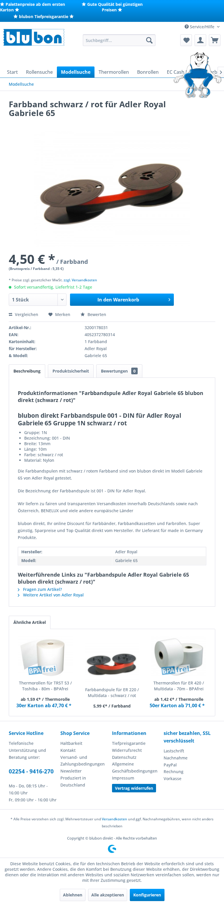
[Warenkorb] (214, 40)
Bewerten (96, 314)
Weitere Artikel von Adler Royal (53, 595)
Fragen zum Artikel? (42, 589)
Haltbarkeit (71, 743)
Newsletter (71, 771)
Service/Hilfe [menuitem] (202, 26)
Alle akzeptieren (107, 895)
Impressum (123, 778)
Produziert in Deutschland (73, 781)
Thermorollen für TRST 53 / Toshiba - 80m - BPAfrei (45, 685)
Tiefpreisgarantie (129, 743)
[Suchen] (149, 40)
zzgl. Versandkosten (80, 280)
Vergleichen (26, 314)
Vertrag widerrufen (134, 788)
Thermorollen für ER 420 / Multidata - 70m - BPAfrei (178, 685)
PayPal (170, 765)
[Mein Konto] (200, 40)
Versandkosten (114, 819)
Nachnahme (176, 758)
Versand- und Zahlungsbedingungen (82, 760)
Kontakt (68, 750)
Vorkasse (172, 778)
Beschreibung (27, 371)
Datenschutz (124, 757)
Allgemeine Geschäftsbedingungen (135, 767)
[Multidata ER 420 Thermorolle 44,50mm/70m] (179, 656)
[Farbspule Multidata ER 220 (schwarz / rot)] (112, 663)
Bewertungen (118, 371)
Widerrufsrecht (127, 750)
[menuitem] (119, 40)
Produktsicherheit (70, 371)
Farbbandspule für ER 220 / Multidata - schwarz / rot (112, 692)
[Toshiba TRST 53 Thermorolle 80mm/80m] (45, 656)
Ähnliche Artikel (29, 622)
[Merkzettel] (186, 40)
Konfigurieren (147, 895)
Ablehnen (72, 895)
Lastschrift (174, 751)
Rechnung (173, 771)
